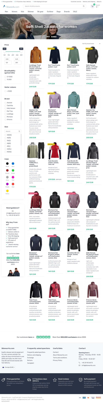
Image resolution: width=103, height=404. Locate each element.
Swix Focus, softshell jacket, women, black (35, 301)
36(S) (9, 140)
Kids (22, 12)
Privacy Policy (57, 360)
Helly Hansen (11, 108)
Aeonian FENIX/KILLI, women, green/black (33, 163)
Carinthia (10, 105)
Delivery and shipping (89, 1)
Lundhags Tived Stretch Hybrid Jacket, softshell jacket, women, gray (92, 164)
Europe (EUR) (9, 367)
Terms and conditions (60, 358)
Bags (59, 12)
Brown (7, 173)
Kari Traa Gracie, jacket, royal (54, 66)
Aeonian (9, 103)
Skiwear (31, 12)
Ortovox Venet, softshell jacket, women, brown (73, 301)
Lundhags (10, 114)
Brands (67, 12)
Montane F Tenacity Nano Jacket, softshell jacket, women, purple (73, 213)
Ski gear (40, 12)
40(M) (9, 138)
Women (14, 12)
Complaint (30, 363)
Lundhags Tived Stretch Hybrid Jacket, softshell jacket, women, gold (35, 68)
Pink (13, 180)
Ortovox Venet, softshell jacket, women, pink (92, 301)
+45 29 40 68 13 (87, 363)
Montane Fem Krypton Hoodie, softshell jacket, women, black (54, 212)
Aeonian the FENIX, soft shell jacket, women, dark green (92, 112)
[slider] (4, 51)
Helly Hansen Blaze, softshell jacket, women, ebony (91, 67)
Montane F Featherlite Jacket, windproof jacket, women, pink (54, 113)
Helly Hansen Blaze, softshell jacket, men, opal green (73, 112)
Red (13, 187)
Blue (13, 166)
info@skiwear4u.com (88, 365)
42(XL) (9, 149)
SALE (75, 12)
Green (13, 173)
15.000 (9, 79)
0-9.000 (9, 77)
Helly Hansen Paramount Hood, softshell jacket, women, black (92, 255)
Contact (56, 352)
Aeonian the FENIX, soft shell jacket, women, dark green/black (35, 112)
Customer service (76, 1)
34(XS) (9, 135)
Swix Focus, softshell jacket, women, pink (54, 301)
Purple (7, 187)
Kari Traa (10, 111)
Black (7, 166)
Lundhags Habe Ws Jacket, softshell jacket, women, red (36, 211)
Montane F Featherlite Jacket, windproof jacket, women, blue (35, 256)
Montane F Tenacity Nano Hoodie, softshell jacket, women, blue (92, 213)
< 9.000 (9, 91)
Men (6, 12)
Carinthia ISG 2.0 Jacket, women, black (73, 254)
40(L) (8, 146)
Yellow (7, 193)
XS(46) (9, 152)
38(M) (9, 143)
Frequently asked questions (36, 352)
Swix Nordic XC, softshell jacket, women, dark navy (73, 162)
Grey (7, 180)
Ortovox (9, 119)
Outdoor (50, 12)
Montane (10, 117)
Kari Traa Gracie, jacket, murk (73, 66)
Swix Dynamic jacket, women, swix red (53, 162)
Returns (99, 1)
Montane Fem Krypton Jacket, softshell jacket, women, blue (54, 255)
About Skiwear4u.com (60, 355)
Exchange (30, 358)
